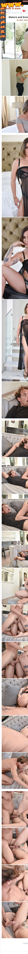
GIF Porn (15, 10)
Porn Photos (20, 20)
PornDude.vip (5, 14)
